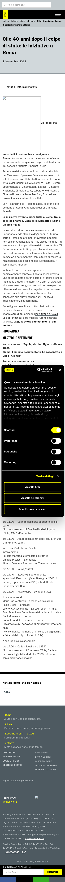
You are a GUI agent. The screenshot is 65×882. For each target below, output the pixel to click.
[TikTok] (47, 785)
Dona (8, 714)
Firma (8, 724)
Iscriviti (52, 872)
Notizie (6, 20)
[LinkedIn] (33, 785)
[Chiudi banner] (60, 370)
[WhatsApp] (40, 785)
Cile (7, 691)
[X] (13, 785)
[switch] (56, 441)
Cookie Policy (11, 760)
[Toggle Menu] (58, 14)
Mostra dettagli (45, 476)
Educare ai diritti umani (19, 733)
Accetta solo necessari (32, 509)
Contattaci (9, 752)
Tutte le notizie (18, 20)
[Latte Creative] (43, 797)
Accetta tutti (32, 486)
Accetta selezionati (32, 497)
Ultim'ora (31, 20)
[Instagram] (26, 785)
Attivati (9, 743)
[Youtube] (19, 785)
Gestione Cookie (12, 764)
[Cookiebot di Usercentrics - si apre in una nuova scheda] (38, 370)
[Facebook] (6, 785)
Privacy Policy (11, 756)
